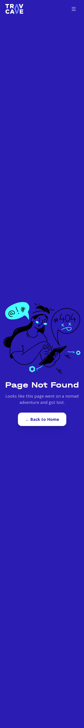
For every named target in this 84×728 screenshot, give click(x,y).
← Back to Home (42, 419)
